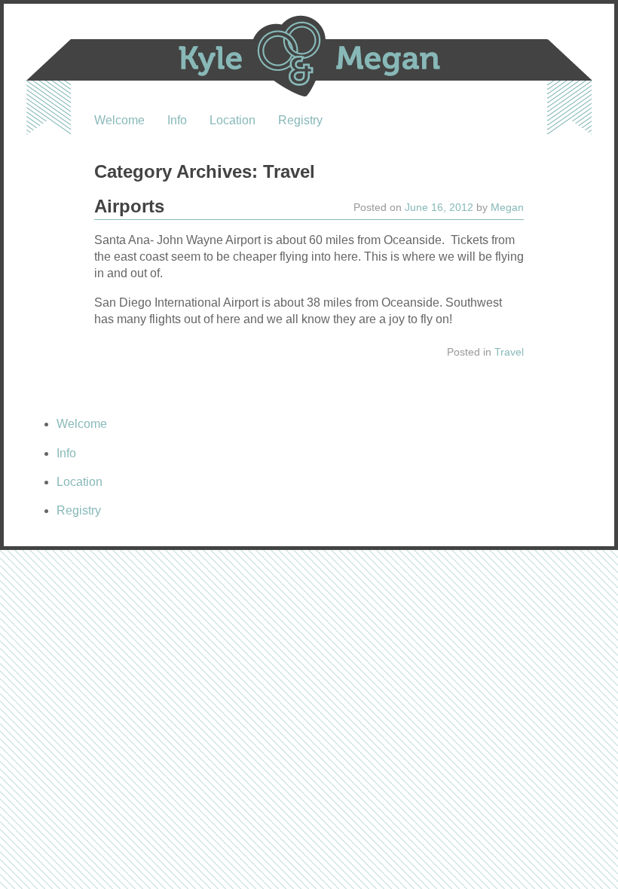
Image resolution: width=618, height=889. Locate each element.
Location (232, 120)
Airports (129, 206)
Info (177, 120)
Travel (509, 352)
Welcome (119, 120)
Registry (300, 120)
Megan (507, 207)
